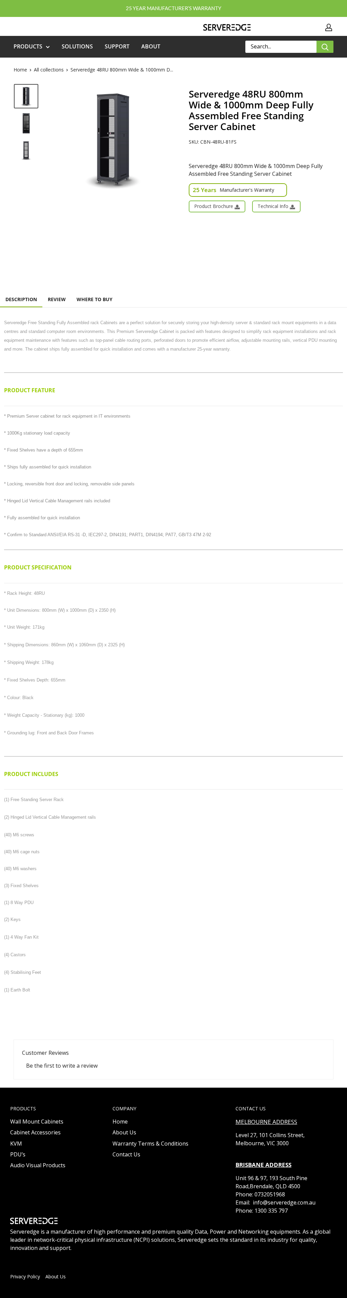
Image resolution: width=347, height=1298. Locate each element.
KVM (16, 1143)
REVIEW (57, 299)
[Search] (325, 47)
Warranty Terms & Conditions (150, 1143)
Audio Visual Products (37, 1165)
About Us (124, 1132)
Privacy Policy (25, 1276)
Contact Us (126, 1154)
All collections (49, 69)
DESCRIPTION (21, 299)
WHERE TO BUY (95, 299)
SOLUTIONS (77, 46)
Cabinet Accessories (35, 1132)
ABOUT (150, 46)
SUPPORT (117, 46)
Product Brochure (214, 206)
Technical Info (274, 206)
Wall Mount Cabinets (36, 1121)
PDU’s (17, 1154)
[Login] (328, 27)
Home (20, 69)
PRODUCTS (28, 46)
